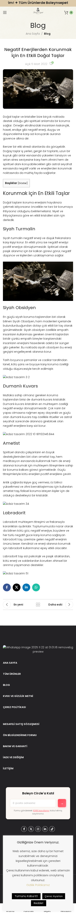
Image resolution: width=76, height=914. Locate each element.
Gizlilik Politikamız (38, 885)
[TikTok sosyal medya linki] (52, 829)
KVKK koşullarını (41, 810)
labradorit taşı (12, 539)
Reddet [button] (38, 903)
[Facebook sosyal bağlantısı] (7, 587)
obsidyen (52, 347)
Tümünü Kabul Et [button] (26, 896)
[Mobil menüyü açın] (5, 12)
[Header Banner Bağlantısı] (38, 3)
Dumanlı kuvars (13, 404)
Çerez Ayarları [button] (54, 896)
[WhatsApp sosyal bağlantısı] (36, 587)
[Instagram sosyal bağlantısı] (38, 829)
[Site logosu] (38, 12)
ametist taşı (46, 457)
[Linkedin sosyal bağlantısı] (26, 587)
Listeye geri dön (38, 604)
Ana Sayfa (33, 34)
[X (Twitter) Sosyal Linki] (16, 587)
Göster (23, 183)
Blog (47, 34)
